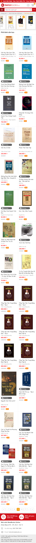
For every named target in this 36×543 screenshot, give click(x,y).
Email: (13, 532)
